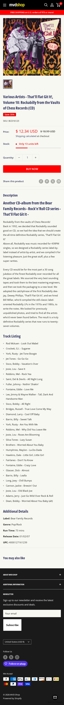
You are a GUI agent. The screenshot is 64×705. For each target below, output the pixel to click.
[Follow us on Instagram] (17, 657)
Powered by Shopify (12, 698)
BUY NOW (32, 169)
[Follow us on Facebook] (5, 657)
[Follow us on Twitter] (11, 657)
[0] (58, 5)
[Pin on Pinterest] (47, 181)
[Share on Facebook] (41, 181)
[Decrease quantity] (19, 157)
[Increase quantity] (35, 157)
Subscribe (12, 625)
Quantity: (8, 157)
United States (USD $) (14, 641)
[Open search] (46, 5)
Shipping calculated (26, 136)
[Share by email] (59, 181)
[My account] (52, 5)
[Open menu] (4, 5)
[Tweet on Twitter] (53, 181)
